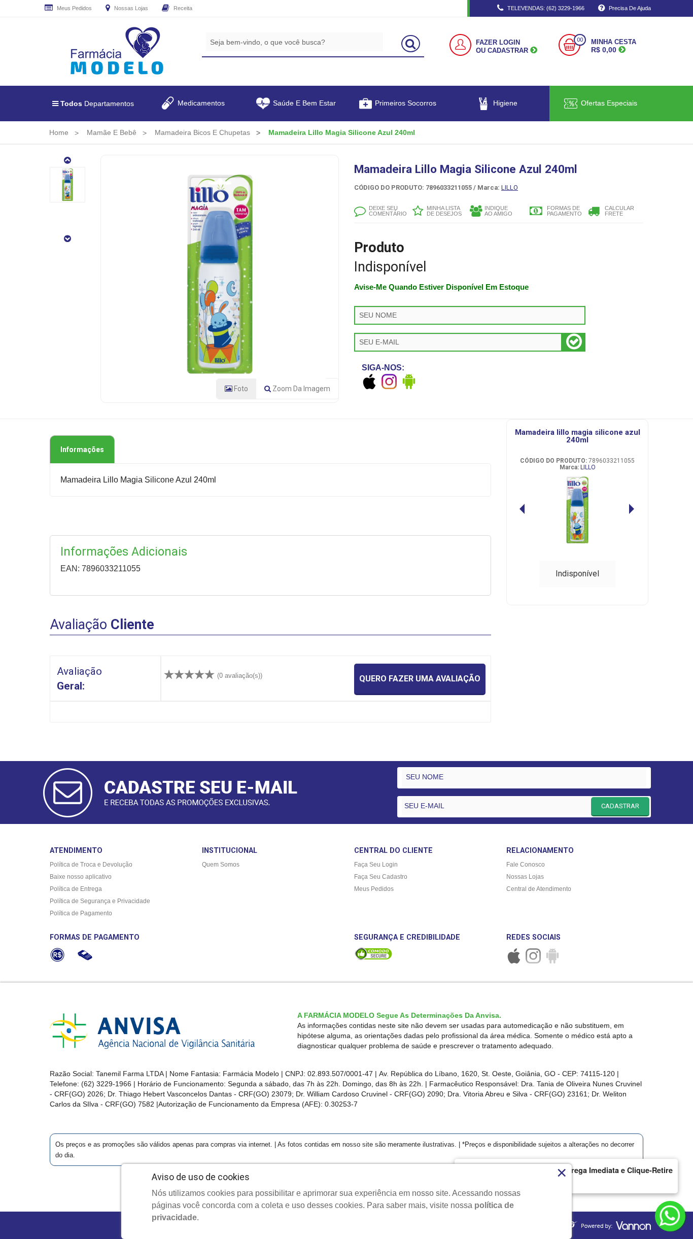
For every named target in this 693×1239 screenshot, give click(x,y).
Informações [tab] (82, 449)
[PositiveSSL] (373, 953)
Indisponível (577, 573)
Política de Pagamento (81, 913)
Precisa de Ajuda (629, 8)
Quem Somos (220, 864)
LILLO (509, 187)
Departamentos (97, 103)
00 (580, 40)
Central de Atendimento (538, 888)
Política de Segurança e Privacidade (100, 901)
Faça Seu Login (376, 864)
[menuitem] (58, 132)
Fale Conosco (525, 864)
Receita (182, 8)
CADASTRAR (620, 806)
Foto (240, 389)
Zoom (300, 389)
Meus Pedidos (73, 8)
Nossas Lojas (130, 8)
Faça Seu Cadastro (380, 876)
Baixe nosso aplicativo (81, 876)
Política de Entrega (76, 888)
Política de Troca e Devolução (91, 864)
